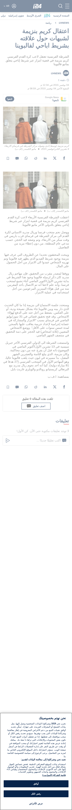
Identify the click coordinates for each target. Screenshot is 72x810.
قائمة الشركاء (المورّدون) (54, 775)
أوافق (36, 783)
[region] (36, 761)
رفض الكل (36, 794)
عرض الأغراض (36, 803)
